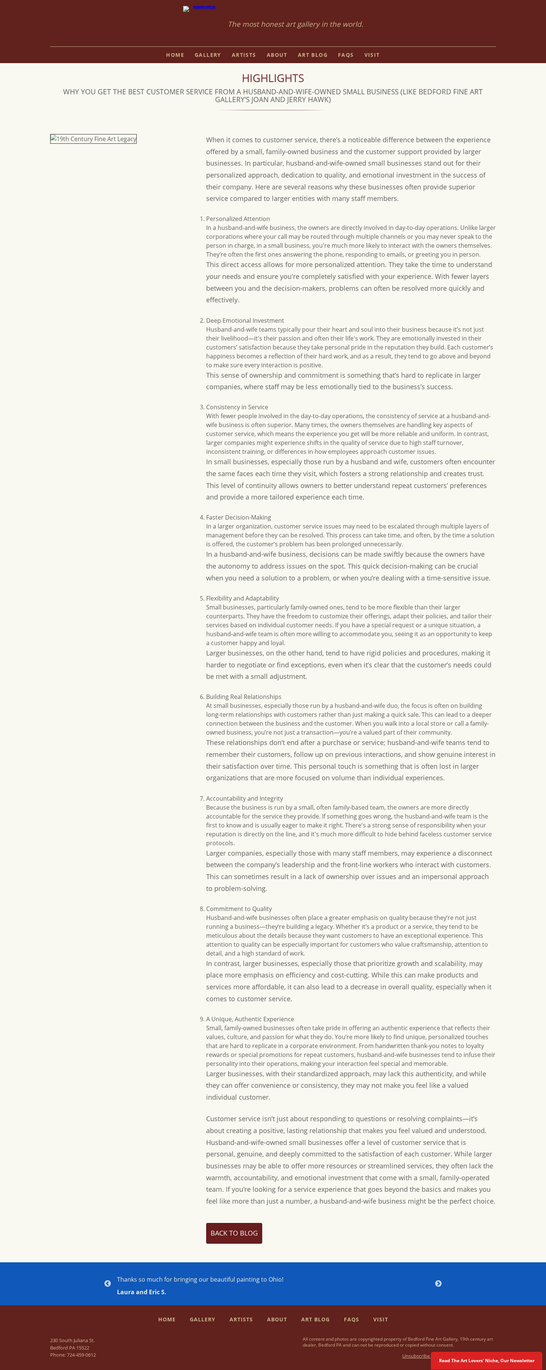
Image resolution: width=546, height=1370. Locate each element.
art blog (313, 54)
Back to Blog (234, 1233)
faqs (346, 54)
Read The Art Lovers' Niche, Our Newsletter (486, 1360)
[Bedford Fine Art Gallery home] (201, 24)
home (175, 54)
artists (244, 54)
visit (372, 54)
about (277, 54)
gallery (208, 54)
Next (438, 1284)
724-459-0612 (81, 1354)
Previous (107, 1284)
